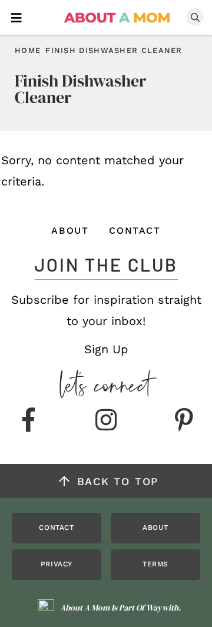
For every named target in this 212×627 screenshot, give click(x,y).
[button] (16, 17)
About (69, 230)
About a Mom (117, 17)
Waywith (162, 607)
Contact (134, 230)
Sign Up (106, 349)
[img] (28, 420)
